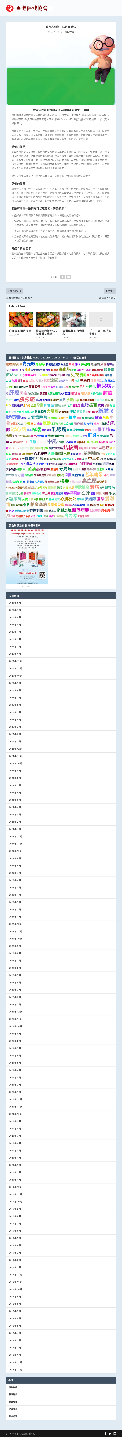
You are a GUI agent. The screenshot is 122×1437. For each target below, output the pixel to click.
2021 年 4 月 (15, 1070)
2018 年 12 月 (15, 1274)
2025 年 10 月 (15, 675)
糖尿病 (103, 385)
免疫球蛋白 (33, 393)
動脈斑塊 (64, 510)
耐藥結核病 (60, 405)
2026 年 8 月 (15, 602)
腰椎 (38, 448)
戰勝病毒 (85, 393)
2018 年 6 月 (15, 1318)
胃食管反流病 (38, 370)
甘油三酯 (42, 442)
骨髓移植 (53, 418)
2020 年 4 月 (15, 1157)
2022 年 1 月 (15, 1004)
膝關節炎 (34, 387)
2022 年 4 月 (15, 982)
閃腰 (113, 430)
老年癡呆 (94, 474)
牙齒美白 (41, 364)
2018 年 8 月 (15, 1303)
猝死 (27, 405)
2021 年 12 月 (15, 1011)
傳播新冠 (16, 454)
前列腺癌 (92, 453)
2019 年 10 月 (15, 1201)
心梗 (27, 423)
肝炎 (92, 435)
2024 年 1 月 (15, 829)
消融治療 (74, 386)
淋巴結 (46, 493)
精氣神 (62, 463)
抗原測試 (18, 442)
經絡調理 (96, 364)
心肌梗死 (40, 453)
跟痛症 (59, 493)
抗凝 (11, 510)
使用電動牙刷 (42, 400)
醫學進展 (13, 1394)
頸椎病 (110, 487)
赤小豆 (19, 493)
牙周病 (65, 469)
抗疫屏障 (63, 380)
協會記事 (13, 1416)
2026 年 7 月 (15, 610)
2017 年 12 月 (15, 1362)
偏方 (96, 423)
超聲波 (80, 499)
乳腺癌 (59, 429)
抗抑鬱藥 (65, 393)
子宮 (21, 370)
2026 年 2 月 (15, 646)
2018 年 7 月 (15, 1311)
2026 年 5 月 (15, 624)
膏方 (41, 380)
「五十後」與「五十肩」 (100, 332)
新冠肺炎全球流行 (88, 448)
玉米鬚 (100, 469)
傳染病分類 (42, 463)
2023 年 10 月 (15, 850)
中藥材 (85, 380)
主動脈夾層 (57, 423)
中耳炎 (94, 458)
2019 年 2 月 (15, 1260)
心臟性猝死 (72, 463)
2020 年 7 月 (15, 1135)
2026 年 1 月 (15, 653)
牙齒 (13, 516)
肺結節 (90, 498)
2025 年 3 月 (15, 726)
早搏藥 (15, 459)
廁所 (71, 487)
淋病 (51, 516)
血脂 (85, 405)
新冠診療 (103, 442)
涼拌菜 (14, 423)
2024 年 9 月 (15, 770)
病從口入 (33, 380)
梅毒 (64, 481)
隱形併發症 (110, 459)
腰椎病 (105, 511)
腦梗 (83, 375)
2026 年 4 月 (15, 631)
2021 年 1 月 (15, 1092)
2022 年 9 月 (15, 945)
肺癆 (79, 418)
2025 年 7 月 (15, 697)
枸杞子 (18, 375)
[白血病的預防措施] (21, 319)
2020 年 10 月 (15, 1114)
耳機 (105, 493)
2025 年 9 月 (15, 683)
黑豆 (99, 380)
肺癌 (107, 392)
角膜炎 (54, 370)
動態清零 (89, 423)
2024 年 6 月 (15, 792)
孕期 (40, 405)
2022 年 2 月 (15, 997)
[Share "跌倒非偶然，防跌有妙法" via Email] (69, 277)
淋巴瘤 (104, 447)
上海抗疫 (14, 370)
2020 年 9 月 (15, 1121)
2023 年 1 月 (15, 916)
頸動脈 (76, 405)
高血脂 (65, 369)
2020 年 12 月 (15, 1099)
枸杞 (9, 436)
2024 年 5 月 (15, 799)
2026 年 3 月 (15, 639)
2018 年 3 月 (15, 1340)
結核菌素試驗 (43, 469)
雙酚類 (52, 487)
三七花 (9, 386)
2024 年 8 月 (15, 777)
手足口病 (73, 400)
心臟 (21, 475)
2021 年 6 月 (15, 1055)
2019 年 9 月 (15, 1208)
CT (101, 459)
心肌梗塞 (71, 442)
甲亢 (82, 387)
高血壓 (89, 480)
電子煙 (44, 448)
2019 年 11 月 (15, 1194)
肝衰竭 (74, 454)
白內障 (70, 515)
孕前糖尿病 (29, 375)
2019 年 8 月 (15, 1216)
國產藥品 (51, 475)
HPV (38, 375)
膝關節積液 (88, 418)
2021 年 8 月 (15, 1040)
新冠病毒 (80, 510)
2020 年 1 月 (15, 1179)
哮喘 (36, 429)
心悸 (46, 510)
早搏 (71, 380)
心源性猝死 (54, 393)
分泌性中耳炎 (84, 370)
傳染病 (108, 375)
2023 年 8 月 (15, 865)
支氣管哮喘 (37, 417)
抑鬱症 (54, 400)
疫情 (14, 435)
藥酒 (59, 487)
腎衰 (57, 499)
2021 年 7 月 (15, 1048)
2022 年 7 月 (15, 960)
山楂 (103, 364)
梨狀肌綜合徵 (21, 510)
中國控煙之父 (41, 499)
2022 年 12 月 (15, 924)
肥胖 (67, 493)
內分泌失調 (24, 435)
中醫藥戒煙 (28, 411)
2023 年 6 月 (15, 880)
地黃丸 (88, 430)
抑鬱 (68, 375)
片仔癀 (103, 423)
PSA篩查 (99, 400)
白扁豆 (59, 386)
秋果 (29, 430)
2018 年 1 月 (15, 1354)
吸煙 (73, 370)
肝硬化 (91, 386)
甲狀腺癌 (81, 487)
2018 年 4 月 (15, 1333)
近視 (75, 374)
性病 (93, 380)
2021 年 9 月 (15, 1033)
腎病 (94, 487)
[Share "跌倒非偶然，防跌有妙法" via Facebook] (63, 277)
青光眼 (28, 364)
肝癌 (14, 392)
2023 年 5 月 (15, 887)
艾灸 (104, 380)
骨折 (39, 423)
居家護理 (98, 463)
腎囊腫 (43, 393)
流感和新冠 (78, 475)
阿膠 (19, 411)
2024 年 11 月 (15, 756)
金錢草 (29, 475)
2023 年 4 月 (15, 894)
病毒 (32, 448)
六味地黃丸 (41, 487)
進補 (16, 400)
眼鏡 (101, 375)
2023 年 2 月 (15, 909)
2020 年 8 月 (15, 1128)
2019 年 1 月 (15, 1267)
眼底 (14, 380)
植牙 (112, 448)
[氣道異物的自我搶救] (74, 319)
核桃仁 (68, 435)
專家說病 (13, 1387)
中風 (52, 441)
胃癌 (23, 393)
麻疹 (8, 454)
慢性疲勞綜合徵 (55, 435)
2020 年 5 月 (15, 1150)
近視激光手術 (23, 516)
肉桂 (99, 493)
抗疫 (47, 380)
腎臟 (48, 370)
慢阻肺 (103, 429)
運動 (47, 423)
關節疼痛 (75, 393)
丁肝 (26, 442)
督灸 (40, 516)
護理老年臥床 (87, 400)
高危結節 (17, 364)
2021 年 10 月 (15, 1026)
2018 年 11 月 (15, 1281)
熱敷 (106, 417)
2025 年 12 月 (15, 661)
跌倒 (59, 453)
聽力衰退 (11, 475)
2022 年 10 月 (15, 938)
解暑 (46, 459)
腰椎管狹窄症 (21, 386)
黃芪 (33, 423)
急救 (26, 505)
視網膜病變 (12, 463)
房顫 (106, 464)
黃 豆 (84, 459)
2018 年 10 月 (15, 1289)
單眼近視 (63, 418)
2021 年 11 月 (15, 1019)
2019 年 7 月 (15, 1223)
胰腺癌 (27, 399)
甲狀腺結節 (103, 435)
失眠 (33, 441)
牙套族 (78, 459)
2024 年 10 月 (15, 763)
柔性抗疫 (53, 463)
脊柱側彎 (36, 510)
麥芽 (85, 435)
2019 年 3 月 (15, 1252)
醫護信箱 (13, 1401)
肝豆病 (12, 411)
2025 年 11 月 (15, 668)
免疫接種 (68, 423)
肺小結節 (92, 442)
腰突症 (111, 380)
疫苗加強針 (75, 481)
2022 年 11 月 (15, 931)
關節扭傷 (94, 505)
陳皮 (80, 454)
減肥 (34, 516)
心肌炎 (76, 469)
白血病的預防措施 (20, 331)
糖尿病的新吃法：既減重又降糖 (47, 332)
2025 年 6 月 (15, 704)
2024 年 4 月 (15, 807)
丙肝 (51, 453)
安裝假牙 (85, 364)
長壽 (94, 430)
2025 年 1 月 (15, 741)
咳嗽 (27, 370)
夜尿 (102, 454)
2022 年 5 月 (15, 975)
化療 (30, 499)
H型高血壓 (17, 505)
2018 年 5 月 (15, 1325)
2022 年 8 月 (15, 953)
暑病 (23, 418)
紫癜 (101, 405)
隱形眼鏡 (78, 423)
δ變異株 (20, 469)
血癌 (25, 380)
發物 (20, 380)
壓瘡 (84, 469)
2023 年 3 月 (15, 902)
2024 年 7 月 (15, 785)
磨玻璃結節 (98, 370)
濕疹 (100, 498)
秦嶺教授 (36, 493)
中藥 (45, 375)
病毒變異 (17, 481)
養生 (72, 417)
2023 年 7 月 (15, 872)
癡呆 (62, 400)
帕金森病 (38, 504)
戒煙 (9, 364)
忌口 (70, 405)
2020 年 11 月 (15, 1106)
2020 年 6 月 (15, 1143)
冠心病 (18, 429)
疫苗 (93, 405)
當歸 (45, 516)
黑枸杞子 (91, 469)
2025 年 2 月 (15, 734)
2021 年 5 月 (15, 1062)
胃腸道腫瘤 (83, 516)
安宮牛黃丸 (68, 459)
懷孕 (102, 487)
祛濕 (53, 493)
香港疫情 (24, 448)
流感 (54, 380)
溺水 (33, 435)
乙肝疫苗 (45, 386)
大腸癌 (53, 411)
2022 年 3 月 (15, 989)
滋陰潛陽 (46, 430)
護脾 (51, 448)
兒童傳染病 (56, 505)
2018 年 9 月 (15, 1296)
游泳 (77, 364)
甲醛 (39, 458)
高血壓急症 (55, 459)
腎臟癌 (68, 505)
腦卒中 (30, 458)
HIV (8, 405)
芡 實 (65, 487)
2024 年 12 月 (15, 748)
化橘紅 (61, 442)
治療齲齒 (42, 435)
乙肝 (85, 493)
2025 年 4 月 (15, 719)
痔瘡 (77, 380)
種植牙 (27, 493)
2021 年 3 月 (15, 1077)
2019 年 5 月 (15, 1238)
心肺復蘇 (85, 463)
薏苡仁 (52, 510)
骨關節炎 (40, 412)
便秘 (72, 411)
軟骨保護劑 (97, 393)
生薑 (65, 364)
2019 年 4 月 (15, 1245)
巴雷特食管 (92, 411)
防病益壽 (69, 32)
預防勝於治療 (56, 375)
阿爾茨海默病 (75, 430)
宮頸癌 (81, 412)
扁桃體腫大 (27, 454)
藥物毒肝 (81, 442)
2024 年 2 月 (15, 821)
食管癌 (58, 448)
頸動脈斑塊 (18, 405)
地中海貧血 (28, 481)
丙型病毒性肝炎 (80, 505)
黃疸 (102, 505)
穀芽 (53, 386)
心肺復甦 (95, 511)
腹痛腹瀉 (30, 487)
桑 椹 (71, 364)
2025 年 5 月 (15, 712)
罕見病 (75, 493)
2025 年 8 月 (15, 690)
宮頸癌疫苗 (40, 475)
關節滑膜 (11, 493)
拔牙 (107, 405)
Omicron (14, 448)
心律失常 (29, 464)
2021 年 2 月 (15, 1084)
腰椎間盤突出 (52, 481)
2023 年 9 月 (15, 858)
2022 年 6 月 (15, 967)
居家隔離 (64, 411)
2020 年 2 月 (15, 1172)
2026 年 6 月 (15, 617)
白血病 (30, 469)
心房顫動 (39, 481)
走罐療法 (77, 435)
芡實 (25, 499)
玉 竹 (22, 459)
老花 (106, 475)
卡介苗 (109, 469)
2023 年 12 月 (15, 836)
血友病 (109, 400)
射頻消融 (59, 516)
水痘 (67, 453)
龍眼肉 (60, 475)
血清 (33, 405)
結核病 (70, 447)
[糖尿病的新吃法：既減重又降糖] (48, 319)
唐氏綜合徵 (93, 375)
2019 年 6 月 (15, 1230)
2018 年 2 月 (15, 1347)
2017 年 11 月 (15, 1369)
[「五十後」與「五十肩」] (101, 319)
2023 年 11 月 (15, 843)
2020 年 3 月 (15, 1165)
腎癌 (98, 417)
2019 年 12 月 (15, 1187)
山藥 (66, 386)
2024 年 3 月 (15, 814)
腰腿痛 (54, 469)
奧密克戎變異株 (54, 364)
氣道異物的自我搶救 (73, 332)
